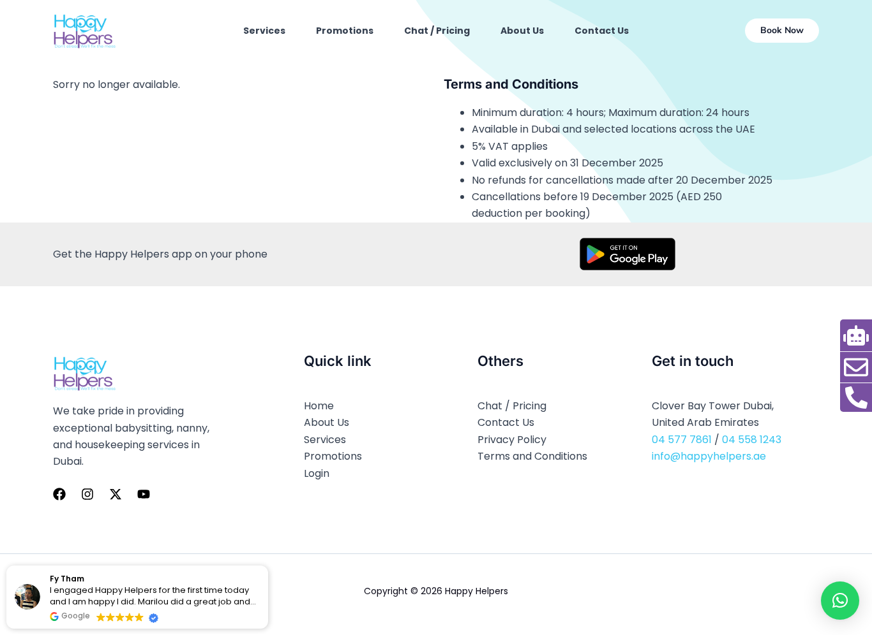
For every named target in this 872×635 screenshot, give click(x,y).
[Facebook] (59, 494)
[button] (782, 30)
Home (319, 405)
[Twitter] (115, 494)
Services (264, 30)
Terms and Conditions (532, 456)
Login (316, 473)
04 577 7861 (682, 439)
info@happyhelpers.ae (709, 456)
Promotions (344, 30)
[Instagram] (87, 494)
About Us (522, 30)
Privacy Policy (511, 439)
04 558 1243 (751, 439)
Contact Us (602, 30)
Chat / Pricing (437, 30)
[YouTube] (143, 494)
